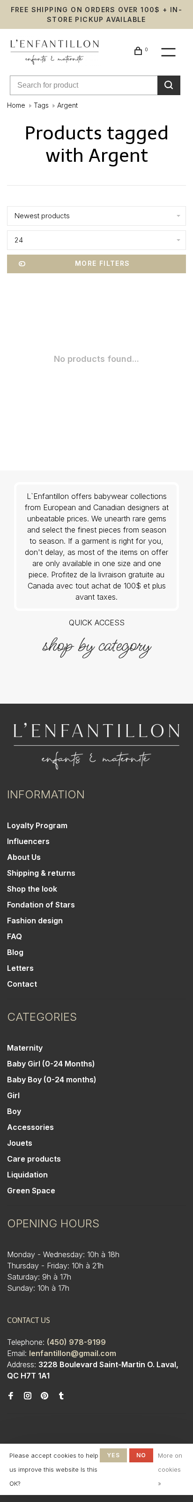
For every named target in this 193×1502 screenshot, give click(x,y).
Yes (113, 1455)
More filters (102, 263)
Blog (15, 952)
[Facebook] (11, 1396)
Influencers (28, 841)
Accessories (30, 1127)
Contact (22, 984)
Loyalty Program (37, 825)
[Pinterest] (44, 1396)
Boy (14, 1111)
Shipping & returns (41, 873)
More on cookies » (170, 1469)
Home (16, 105)
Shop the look (32, 888)
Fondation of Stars (41, 904)
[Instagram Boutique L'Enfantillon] (27, 1396)
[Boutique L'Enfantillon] (96, 746)
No (141, 1455)
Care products (34, 1158)
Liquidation (27, 1174)
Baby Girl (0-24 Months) (51, 1063)
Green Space (31, 1190)
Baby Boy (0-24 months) (51, 1079)
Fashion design (35, 920)
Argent (67, 105)
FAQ (14, 936)
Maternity (25, 1047)
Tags (41, 105)
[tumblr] (61, 1396)
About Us (24, 857)
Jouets (19, 1143)
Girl (13, 1095)
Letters (20, 968)
